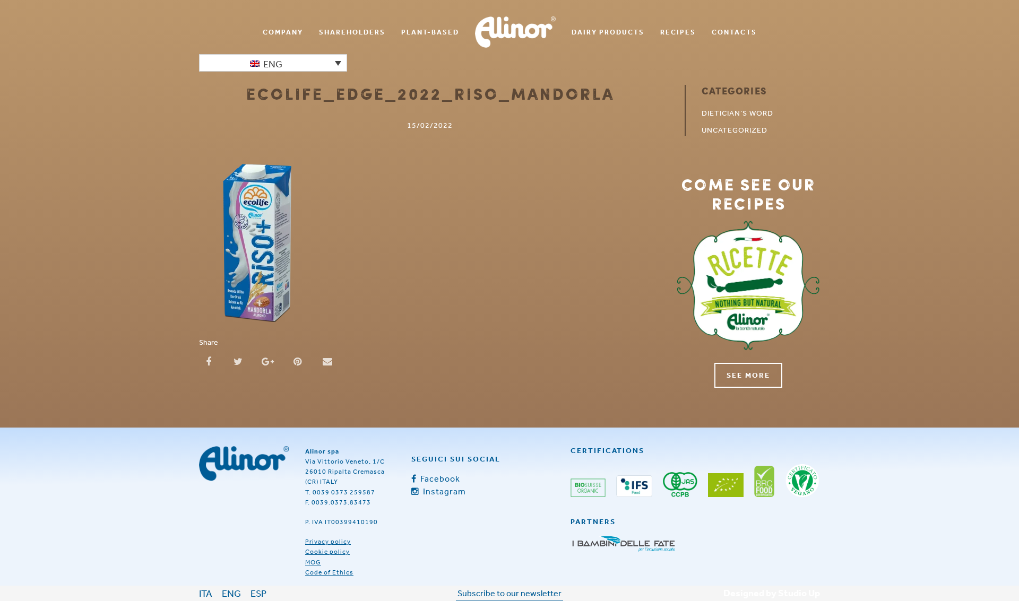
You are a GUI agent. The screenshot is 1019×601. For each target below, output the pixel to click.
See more (748, 375)
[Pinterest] (297, 360)
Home (515, 31)
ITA (205, 593)
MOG (313, 562)
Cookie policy (327, 551)
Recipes (678, 32)
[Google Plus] (268, 360)
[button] (273, 63)
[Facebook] (208, 360)
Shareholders (352, 32)
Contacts (734, 32)
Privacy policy (328, 541)
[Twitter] (238, 360)
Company (283, 32)
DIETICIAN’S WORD (737, 113)
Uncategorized (734, 130)
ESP (258, 593)
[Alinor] (244, 463)
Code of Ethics (329, 572)
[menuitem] (283, 31)
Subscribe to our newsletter (509, 593)
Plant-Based (430, 32)
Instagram (443, 491)
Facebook (439, 478)
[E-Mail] (327, 360)
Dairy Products (608, 32)
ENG (231, 593)
